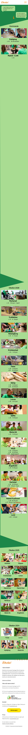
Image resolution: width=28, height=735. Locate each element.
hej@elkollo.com (13, 706)
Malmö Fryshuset (13, 498)
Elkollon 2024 (14, 625)
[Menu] (25, 2)
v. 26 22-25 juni (13, 452)
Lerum (13, 399)
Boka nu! (18, 502)
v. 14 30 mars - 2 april (13, 303)
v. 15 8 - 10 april (13, 319)
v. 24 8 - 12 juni (13, 336)
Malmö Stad (20, 588)
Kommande (14, 26)
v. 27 (8, 486)
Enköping (13, 39)
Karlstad (13, 482)
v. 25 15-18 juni (13, 418)
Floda (7, 638)
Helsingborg (13, 334)
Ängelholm (13, 466)
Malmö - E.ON (13, 55)
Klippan (20, 563)
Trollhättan (13, 317)
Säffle (13, 416)
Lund (13, 515)
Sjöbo (21, 600)
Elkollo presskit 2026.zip (7, 723)
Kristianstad (13, 350)
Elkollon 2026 (14, 288)
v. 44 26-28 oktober (13, 41)
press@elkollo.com (14, 718)
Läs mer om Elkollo (6, 680)
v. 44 (13, 58)
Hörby (13, 383)
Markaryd (13, 301)
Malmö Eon (7, 588)
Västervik (13, 432)
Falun (13, 366)
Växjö (13, 448)
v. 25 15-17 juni (13, 401)
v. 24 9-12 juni (13, 352)
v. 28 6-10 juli (13, 517)
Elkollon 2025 (14, 550)
